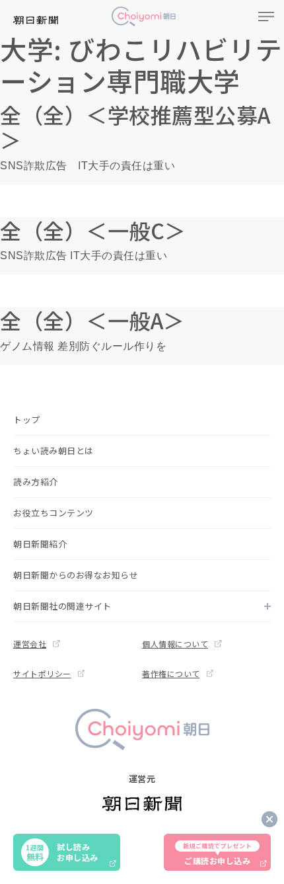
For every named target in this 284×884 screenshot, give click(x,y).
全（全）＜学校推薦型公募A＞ (135, 127)
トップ (26, 419)
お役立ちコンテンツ (53, 512)
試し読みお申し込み (62, 852)
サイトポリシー (42, 673)
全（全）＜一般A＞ (92, 320)
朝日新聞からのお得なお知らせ (75, 575)
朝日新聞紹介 (40, 544)
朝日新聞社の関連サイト (62, 606)
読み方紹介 (35, 481)
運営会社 (29, 643)
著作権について (171, 673)
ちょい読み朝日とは (53, 450)
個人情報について (175, 643)
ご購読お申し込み (217, 854)
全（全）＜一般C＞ (93, 230)
